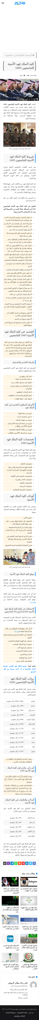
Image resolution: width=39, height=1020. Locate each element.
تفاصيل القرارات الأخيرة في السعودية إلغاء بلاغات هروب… (29, 947)
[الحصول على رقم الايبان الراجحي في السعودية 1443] (28, 919)
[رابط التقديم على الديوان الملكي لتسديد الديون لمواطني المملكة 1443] (10, 957)
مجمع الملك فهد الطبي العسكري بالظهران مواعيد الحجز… (29, 966)
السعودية (8, 55)
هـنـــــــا (33, 602)
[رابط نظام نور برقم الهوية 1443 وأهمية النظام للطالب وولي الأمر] (28, 900)
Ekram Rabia (33, 75)
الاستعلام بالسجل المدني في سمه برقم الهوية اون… (11, 947)
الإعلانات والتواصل (19, 1016)
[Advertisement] (19, 28)
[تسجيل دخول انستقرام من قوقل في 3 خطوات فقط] (28, 882)
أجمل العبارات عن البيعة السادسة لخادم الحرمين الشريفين (11, 891)
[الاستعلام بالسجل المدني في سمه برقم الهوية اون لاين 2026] (10, 938)
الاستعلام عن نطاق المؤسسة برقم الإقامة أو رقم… (11, 910)
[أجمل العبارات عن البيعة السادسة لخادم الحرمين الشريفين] (10, 882)
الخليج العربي (18, 55)
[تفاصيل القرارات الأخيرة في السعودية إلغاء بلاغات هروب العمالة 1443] (28, 938)
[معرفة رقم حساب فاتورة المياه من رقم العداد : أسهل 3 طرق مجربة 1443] (10, 919)
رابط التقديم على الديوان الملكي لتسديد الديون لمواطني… (11, 966)
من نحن (31, 1012)
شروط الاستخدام (11, 1012)
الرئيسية (28, 55)
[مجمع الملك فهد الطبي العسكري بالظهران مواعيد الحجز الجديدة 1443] (28, 957)
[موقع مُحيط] (19, 3)
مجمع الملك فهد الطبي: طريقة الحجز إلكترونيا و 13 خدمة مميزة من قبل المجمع (19, 669)
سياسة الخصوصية (22, 1012)
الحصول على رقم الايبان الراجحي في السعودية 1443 (29, 929)
